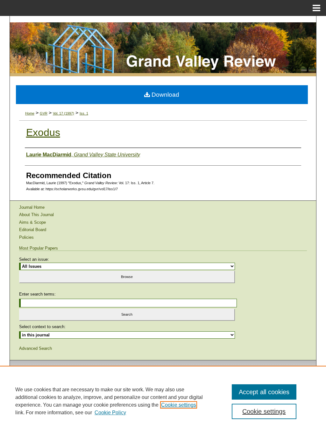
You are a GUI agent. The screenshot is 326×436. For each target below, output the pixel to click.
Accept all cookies (264, 391)
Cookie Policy (110, 412)
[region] (163, 401)
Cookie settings (178, 405)
